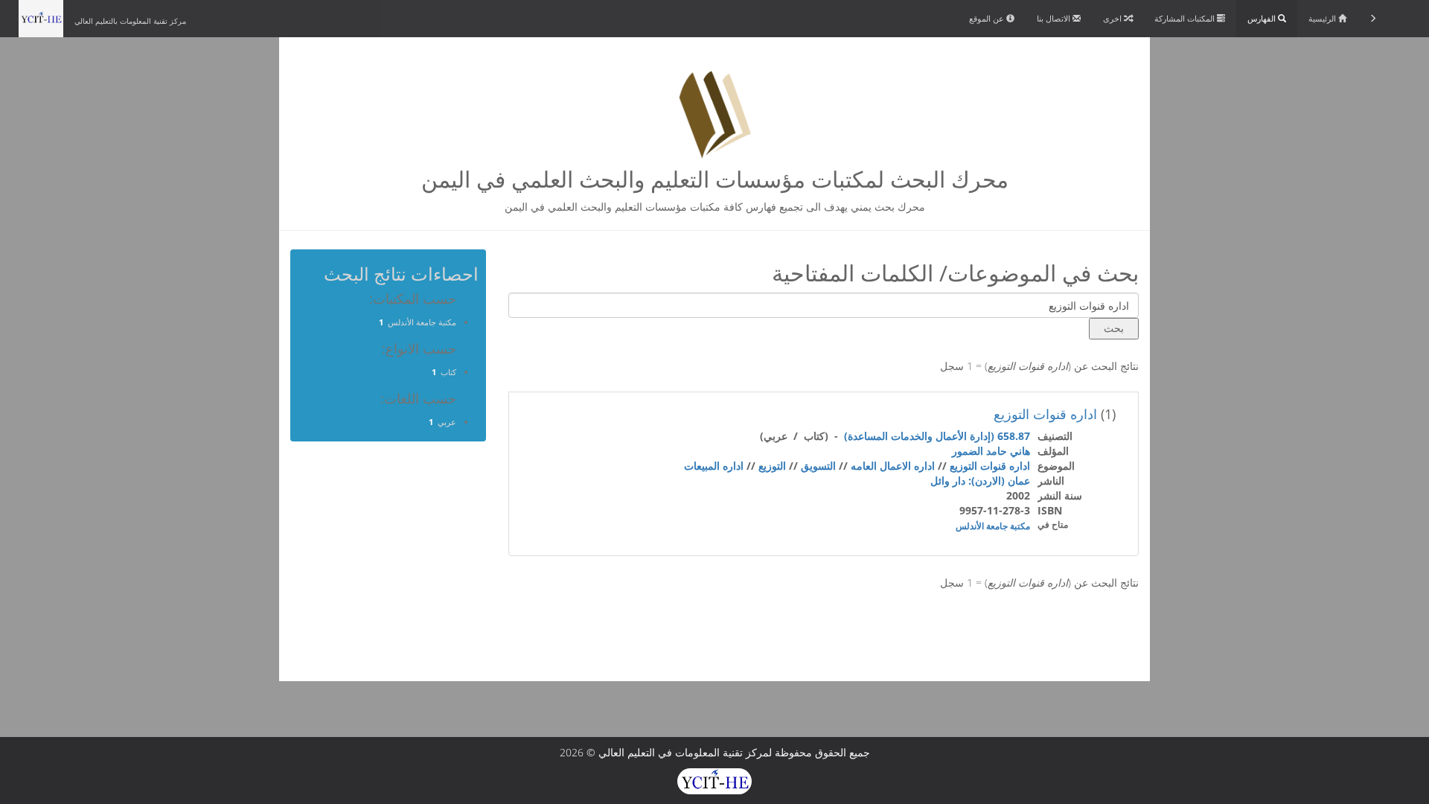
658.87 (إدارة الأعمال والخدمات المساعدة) (937, 436)
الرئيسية (1323, 18)
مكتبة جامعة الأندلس (993, 526)
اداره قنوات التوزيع (1045, 414)
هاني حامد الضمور (991, 451)
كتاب (448, 371)
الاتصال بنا (1054, 18)
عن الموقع (987, 18)
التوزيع (772, 466)
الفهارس (1262, 18)
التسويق (818, 466)
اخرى (1113, 18)
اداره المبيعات (714, 466)
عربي (447, 421)
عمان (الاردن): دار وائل (980, 480)
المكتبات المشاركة (1185, 18)
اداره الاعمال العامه (893, 466)
